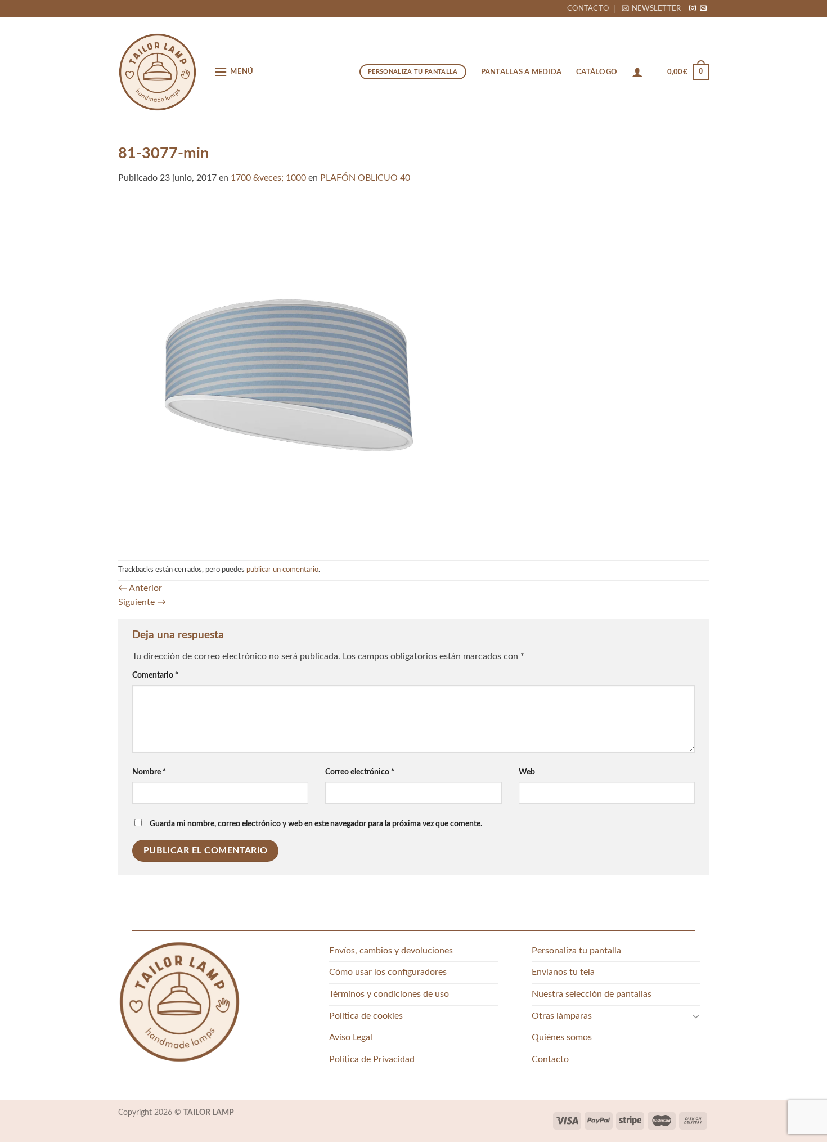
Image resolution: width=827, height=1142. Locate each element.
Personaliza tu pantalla (576, 950)
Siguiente (142, 602)
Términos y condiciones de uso (389, 993)
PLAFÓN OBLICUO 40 (365, 177)
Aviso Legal (350, 1037)
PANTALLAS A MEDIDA (521, 72)
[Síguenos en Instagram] (692, 8)
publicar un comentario (282, 569)
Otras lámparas (562, 1015)
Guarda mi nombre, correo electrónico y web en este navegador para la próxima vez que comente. (316, 823)
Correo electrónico (359, 772)
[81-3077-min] (413, 372)
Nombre (149, 772)
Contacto (588, 8)
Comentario (155, 675)
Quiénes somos (562, 1037)
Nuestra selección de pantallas (591, 993)
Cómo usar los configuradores (388, 972)
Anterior (140, 588)
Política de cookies (366, 1015)
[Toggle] (695, 1016)
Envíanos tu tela (563, 972)
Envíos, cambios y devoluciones (391, 950)
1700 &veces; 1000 (268, 177)
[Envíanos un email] (703, 8)
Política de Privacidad (372, 1059)
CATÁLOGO (596, 72)
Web (527, 772)
